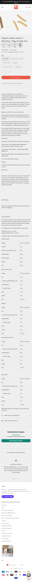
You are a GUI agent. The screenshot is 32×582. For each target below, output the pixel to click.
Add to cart (16, 77)
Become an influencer (7, 515)
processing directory (7, 528)
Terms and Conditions (7, 533)
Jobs (3, 507)
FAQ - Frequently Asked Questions (10, 518)
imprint (3, 530)
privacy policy (5, 538)
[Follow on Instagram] (2, 560)
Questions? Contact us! (7, 510)
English (22, 565)
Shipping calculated (13, 52)
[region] (16, 468)
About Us (4, 505)
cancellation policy (6, 536)
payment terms (5, 523)
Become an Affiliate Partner (8, 513)
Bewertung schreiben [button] (16, 440)
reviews (3, 520)
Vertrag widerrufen (6, 541)
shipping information (7, 525)
